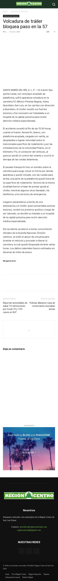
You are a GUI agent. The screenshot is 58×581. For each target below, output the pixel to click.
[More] (40, 38)
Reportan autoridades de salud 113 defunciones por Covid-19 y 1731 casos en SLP (15, 308)
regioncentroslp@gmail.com (29, 530)
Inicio (5, 11)
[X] (13, 38)
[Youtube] (36, 551)
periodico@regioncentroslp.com (33, 527)
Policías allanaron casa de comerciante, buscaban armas (42, 306)
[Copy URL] (33, 38)
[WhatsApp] (20, 38)
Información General (19, 11)
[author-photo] (29, 325)
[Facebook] (6, 38)
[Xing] (29, 334)
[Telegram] (26, 38)
